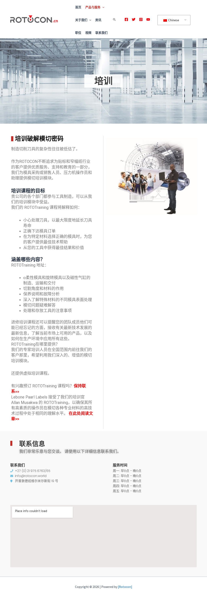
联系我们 (101, 33)
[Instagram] (141, 19)
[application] (102, 7)
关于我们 (81, 20)
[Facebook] (126, 19)
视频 (88, 33)
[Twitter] (133, 19)
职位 (78, 33)
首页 (78, 7)
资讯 (98, 20)
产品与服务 (92, 7)
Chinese (173, 20)
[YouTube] (148, 19)
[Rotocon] (125, 587)
